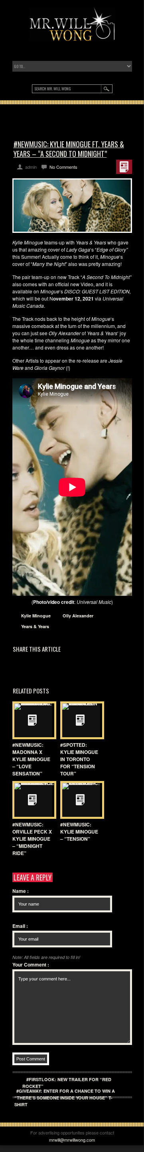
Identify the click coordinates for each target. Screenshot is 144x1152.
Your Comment (30, 964)
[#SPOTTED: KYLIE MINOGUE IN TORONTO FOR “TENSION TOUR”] (80, 720)
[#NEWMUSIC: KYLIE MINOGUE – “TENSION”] (80, 800)
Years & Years (35, 626)
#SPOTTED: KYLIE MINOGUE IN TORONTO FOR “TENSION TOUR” (79, 759)
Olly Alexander (78, 616)
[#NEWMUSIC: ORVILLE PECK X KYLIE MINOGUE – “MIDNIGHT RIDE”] (32, 800)
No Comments (63, 167)
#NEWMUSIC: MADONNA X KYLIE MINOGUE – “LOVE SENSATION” (31, 759)
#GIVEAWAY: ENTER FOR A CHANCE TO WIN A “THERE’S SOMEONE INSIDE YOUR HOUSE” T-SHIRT (64, 1097)
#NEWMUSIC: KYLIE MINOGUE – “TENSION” (79, 831)
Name (20, 890)
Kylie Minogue (36, 616)
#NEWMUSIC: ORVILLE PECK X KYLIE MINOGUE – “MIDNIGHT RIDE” (32, 839)
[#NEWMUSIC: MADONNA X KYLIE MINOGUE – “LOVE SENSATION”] (32, 720)
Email (20, 925)
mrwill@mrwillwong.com (72, 1139)
